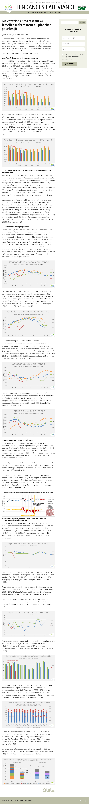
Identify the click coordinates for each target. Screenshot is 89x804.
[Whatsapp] (53, 790)
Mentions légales (7, 800)
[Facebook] (44, 790)
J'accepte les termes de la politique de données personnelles (73, 56)
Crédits (16, 800)
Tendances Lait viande (46, 7)
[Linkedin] (49, 790)
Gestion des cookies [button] (26, 800)
